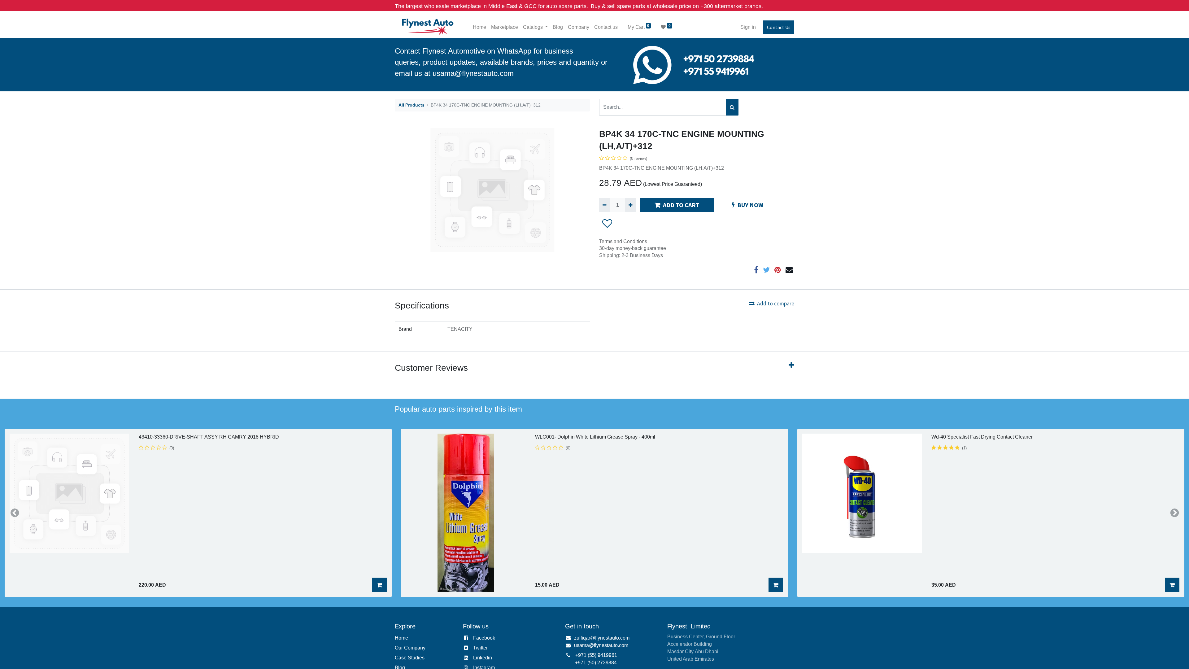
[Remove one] (604, 205)
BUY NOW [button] (750, 205)
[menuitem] (479, 27)
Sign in (748, 27)
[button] (607, 223)
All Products (412, 105)
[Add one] (630, 205)
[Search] (732, 107)
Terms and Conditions (623, 241)
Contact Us (778, 27)
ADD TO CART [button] (681, 205)
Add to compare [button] (775, 303)
